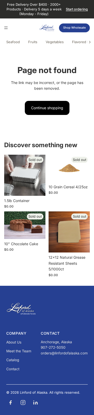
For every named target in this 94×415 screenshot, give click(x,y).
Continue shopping (47, 108)
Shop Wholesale (74, 27)
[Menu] (6, 28)
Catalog (12, 360)
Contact (12, 369)
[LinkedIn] (35, 402)
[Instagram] (23, 402)
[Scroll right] (90, 42)
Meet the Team (18, 351)
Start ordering (77, 9)
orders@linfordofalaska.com (64, 353)
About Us (13, 342)
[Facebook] (10, 402)
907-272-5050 (53, 347)
